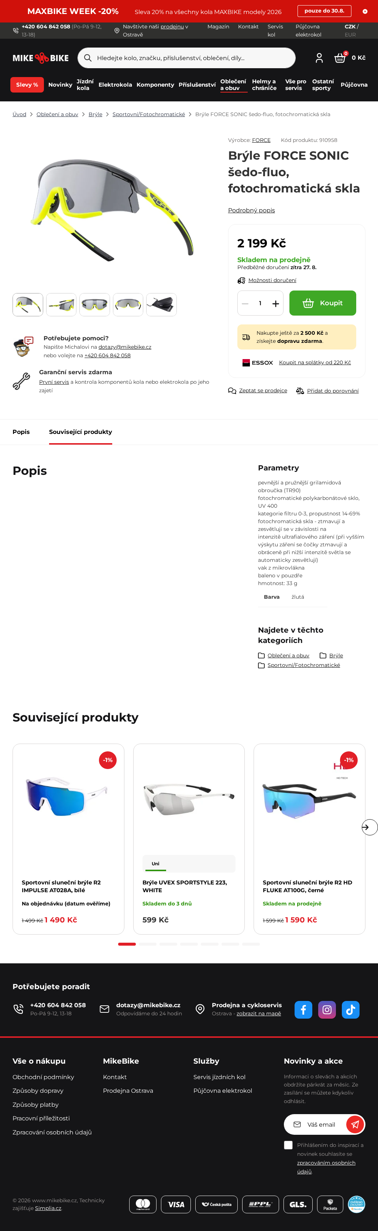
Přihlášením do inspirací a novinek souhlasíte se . (330, 1158)
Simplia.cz (48, 1208)
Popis (21, 431)
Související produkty (80, 431)
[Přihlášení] (319, 57)
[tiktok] (351, 1010)
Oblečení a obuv (57, 114)
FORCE (261, 140)
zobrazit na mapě (259, 1013)
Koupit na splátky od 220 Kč (315, 362)
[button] (365, 11)
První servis (54, 382)
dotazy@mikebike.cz (125, 347)
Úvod (19, 114)
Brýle (95, 114)
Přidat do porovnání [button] (333, 390)
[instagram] (327, 1010)
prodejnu (172, 26)
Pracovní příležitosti (41, 1118)
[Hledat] (87, 57)
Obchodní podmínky (43, 1077)
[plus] (275, 303)
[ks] (260, 303)
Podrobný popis (251, 210)
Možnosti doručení (272, 280)
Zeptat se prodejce (263, 390)
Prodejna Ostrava (128, 1090)
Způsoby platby (36, 1104)
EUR (350, 34)
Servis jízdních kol (219, 1077)
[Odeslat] (355, 1124)
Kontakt (248, 26)
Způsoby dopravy (38, 1090)
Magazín (218, 26)
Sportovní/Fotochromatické (149, 114)
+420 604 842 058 (108, 355)
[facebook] (303, 1010)
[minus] (245, 303)
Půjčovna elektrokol (222, 1090)
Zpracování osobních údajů (52, 1132)
